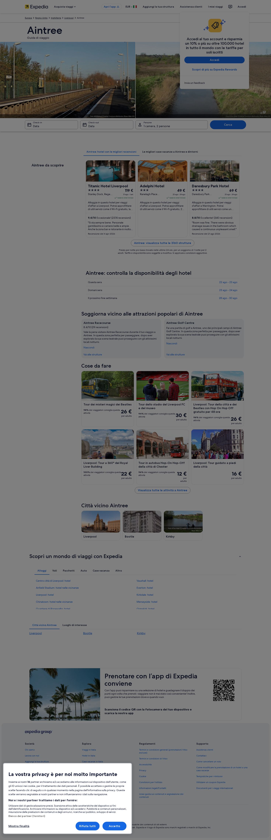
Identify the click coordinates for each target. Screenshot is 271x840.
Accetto (114, 826)
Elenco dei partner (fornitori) (26, 816)
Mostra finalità (18, 826)
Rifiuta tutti (87, 826)
